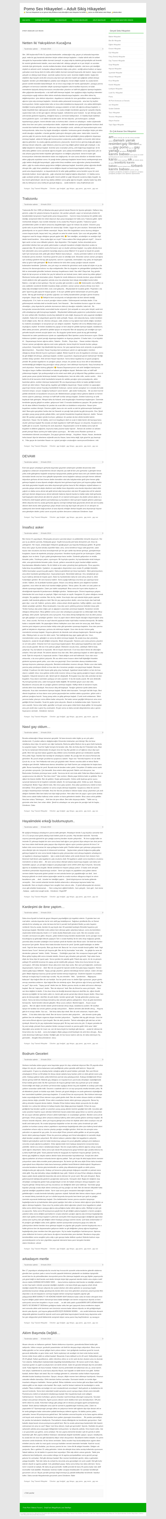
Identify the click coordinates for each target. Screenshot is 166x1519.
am (111, 137)
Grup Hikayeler (99, 20)
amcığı (120, 137)
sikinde (137, 160)
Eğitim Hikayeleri (115, 45)
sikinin (141, 160)
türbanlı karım (126, 166)
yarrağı (136, 169)
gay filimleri (130, 144)
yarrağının (119, 173)
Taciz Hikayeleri (114, 113)
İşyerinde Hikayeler (115, 73)
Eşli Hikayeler (61, 20)
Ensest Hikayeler (115, 49)
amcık (116, 137)
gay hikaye (70, 188)
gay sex (95, 188)
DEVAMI (28, 456)
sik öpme (111, 163)
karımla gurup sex (114, 156)
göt (121, 151)
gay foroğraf (61, 188)
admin (35, 49)
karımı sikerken (124, 156)
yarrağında (112, 173)
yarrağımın (125, 172)
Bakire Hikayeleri (115, 37)
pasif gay (124, 160)
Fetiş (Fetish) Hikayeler (117, 57)
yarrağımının (133, 172)
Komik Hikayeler (114, 85)
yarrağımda (118, 172)
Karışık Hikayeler (42, 20)
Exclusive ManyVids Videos (122, 20)
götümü (124, 151)
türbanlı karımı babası (126, 167)
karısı (113, 159)
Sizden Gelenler (114, 109)
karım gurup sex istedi (136, 154)
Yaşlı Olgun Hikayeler (116, 125)
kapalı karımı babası (122, 152)
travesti (120, 166)
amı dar (127, 137)
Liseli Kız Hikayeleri (116, 93)
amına (132, 137)
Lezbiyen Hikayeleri (115, 89)
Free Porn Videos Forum (32, 1508)
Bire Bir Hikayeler (115, 41)
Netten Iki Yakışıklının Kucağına (46, 43)
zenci (123, 173)
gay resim (87, 188)
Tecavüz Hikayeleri (79, 20)
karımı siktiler (133, 156)
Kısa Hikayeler (114, 81)
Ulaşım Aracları (114, 121)
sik (130, 159)
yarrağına (140, 172)
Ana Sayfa (26, 20)
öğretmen (128, 173)
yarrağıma (112, 172)
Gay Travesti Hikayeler (39, 188)
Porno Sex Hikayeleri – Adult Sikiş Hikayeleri (65, 8)
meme (120, 160)
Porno (111, 97)
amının (111, 141)
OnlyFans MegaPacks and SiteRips (57, 1508)
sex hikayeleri (113, 105)
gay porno (79, 188)
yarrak (132, 169)
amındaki (137, 137)
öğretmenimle (136, 173)
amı (123, 137)
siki (133, 160)
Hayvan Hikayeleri (115, 69)
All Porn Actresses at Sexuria (119, 101)
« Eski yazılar (29, 1493)
